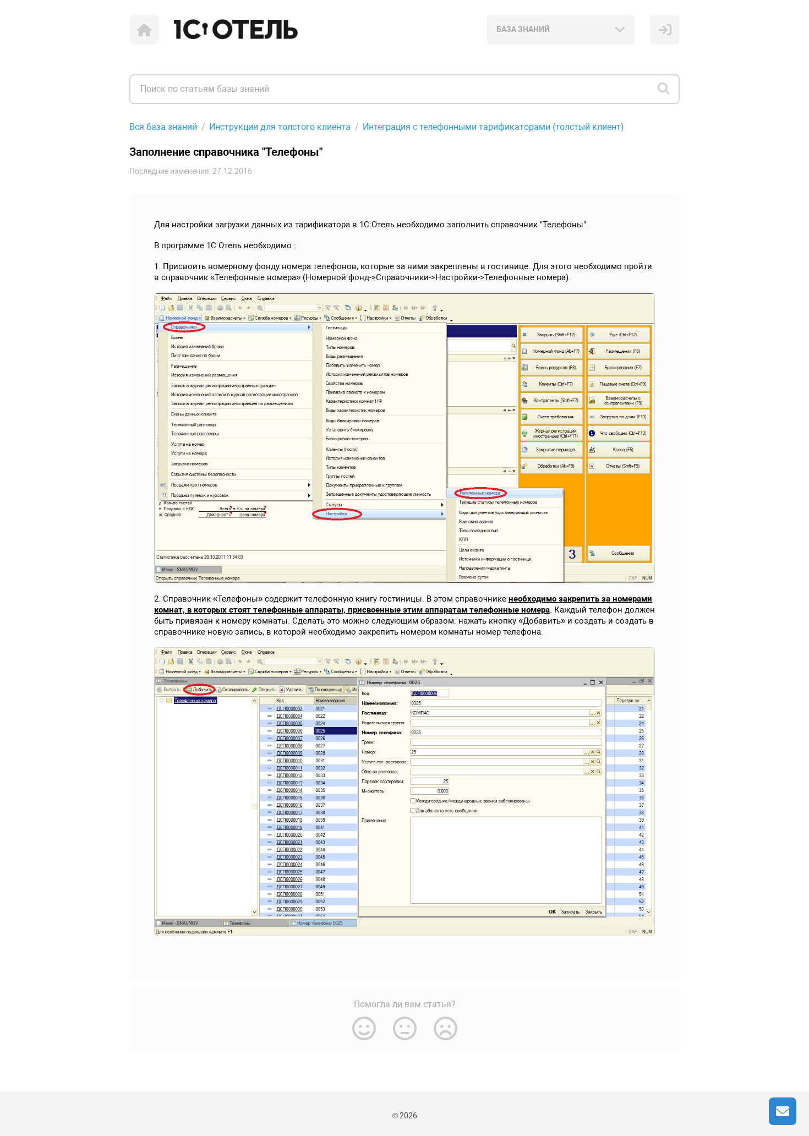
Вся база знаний (163, 127)
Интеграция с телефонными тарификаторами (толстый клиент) (493, 127)
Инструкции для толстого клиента (280, 127)
